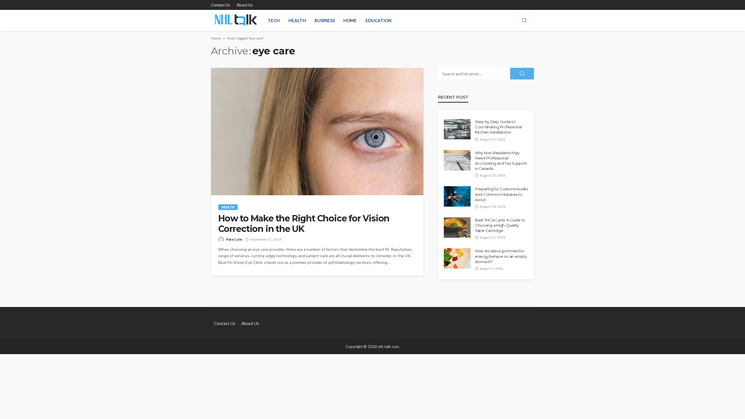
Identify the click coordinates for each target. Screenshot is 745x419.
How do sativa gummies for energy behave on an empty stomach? (501, 256)
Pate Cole (234, 239)
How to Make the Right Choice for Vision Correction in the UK (303, 223)
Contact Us (220, 5)
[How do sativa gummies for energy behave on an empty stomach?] (457, 258)
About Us (245, 5)
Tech (274, 20)
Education (378, 20)
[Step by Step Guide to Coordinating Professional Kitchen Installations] (457, 129)
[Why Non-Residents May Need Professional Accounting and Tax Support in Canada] (457, 160)
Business (325, 20)
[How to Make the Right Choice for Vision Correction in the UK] (317, 131)
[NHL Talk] (235, 20)
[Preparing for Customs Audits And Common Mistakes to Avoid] (457, 196)
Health (297, 20)
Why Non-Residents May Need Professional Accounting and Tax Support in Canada (501, 160)
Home (350, 20)
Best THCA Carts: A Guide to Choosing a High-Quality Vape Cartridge (500, 225)
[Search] (524, 20)
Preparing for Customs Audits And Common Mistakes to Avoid (501, 194)
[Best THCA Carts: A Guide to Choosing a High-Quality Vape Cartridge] (457, 227)
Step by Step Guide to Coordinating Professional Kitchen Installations (498, 126)
